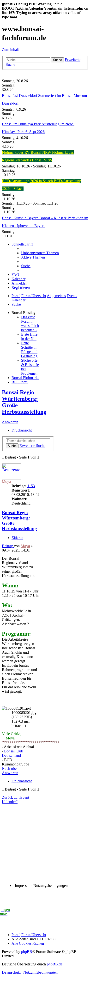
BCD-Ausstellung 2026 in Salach (28, 181)
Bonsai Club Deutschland (12, 753)
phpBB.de (54, 964)
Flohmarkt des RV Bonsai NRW (27, 152)
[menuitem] (40, 253)
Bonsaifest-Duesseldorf (20, 95)
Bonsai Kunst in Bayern (20, 218)
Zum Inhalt (10, 49)
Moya (6, 481)
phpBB (26, 952)
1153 (31, 486)
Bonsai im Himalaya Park (22, 124)
